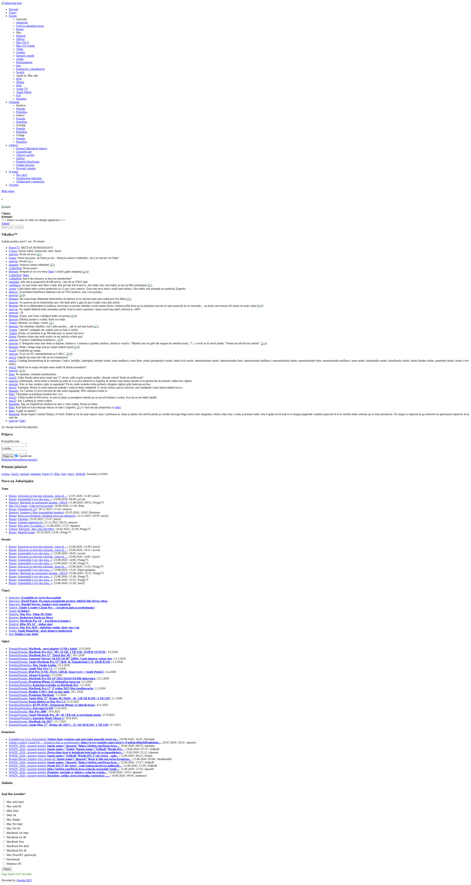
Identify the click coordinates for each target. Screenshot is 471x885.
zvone (12, 288)
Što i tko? (21, 174)
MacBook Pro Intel (17, 846)
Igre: (23, 634)
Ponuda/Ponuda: (43, 648)
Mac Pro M (13, 828)
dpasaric (13, 264)
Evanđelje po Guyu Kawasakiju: (63, 739)
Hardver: (30, 614)
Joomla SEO (24, 880)
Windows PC (14, 863)
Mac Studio (13, 819)
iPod (19, 78)
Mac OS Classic (25, 45)
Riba (11, 374)
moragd (24, 474)
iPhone (20, 82)
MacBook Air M (16, 837)
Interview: (35, 597)
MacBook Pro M (16, 850)
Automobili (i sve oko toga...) (35, 499)
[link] (51, 271)
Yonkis (13, 322)
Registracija (8, 459)
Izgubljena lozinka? (26, 459)
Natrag (5, 223)
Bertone (13, 271)
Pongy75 (14, 247)
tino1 (71, 474)
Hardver (21, 35)
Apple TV (22, 88)
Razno (20, 29)
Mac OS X (22, 42)
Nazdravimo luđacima (29, 178)
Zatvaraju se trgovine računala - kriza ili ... (42, 495)
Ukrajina (23, 519)
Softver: (52, 607)
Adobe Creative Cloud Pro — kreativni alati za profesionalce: (85, 742)
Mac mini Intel (15, 801)
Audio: (19, 610)
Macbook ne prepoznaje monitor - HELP (43, 502)
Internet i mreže (25, 55)
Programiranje (24, 62)
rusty (64, 474)
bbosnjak (14, 404)
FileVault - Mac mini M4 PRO (36, 529)
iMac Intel (12, 810)
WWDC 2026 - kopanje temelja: (64, 745)
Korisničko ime (10, 441)
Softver (20, 39)
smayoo (13, 254)
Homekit (21, 98)
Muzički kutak (26, 532)
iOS (18, 95)
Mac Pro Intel (14, 824)
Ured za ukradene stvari (30, 25)
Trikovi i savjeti (25, 155)
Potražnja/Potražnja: (32, 665)
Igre (18, 65)
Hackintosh (13, 859)
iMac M (11, 815)
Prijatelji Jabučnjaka (27, 161)
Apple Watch (23, 92)
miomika (14, 281)
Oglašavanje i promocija (30, 181)
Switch (20, 72)
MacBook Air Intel (17, 832)
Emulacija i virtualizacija (30, 68)
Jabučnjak (22, 22)
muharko (35, 474)
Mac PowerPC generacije (21, 854)
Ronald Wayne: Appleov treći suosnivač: (70, 759)
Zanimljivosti (23, 151)
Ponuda (20, 108)
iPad (18, 85)
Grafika (20, 52)
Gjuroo (13, 250)
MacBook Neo (15, 841)
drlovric (13, 292)
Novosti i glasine (26, 168)
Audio (20, 59)
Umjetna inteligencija (30, 522)
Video (19, 49)
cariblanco (15, 285)
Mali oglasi (7, 191)
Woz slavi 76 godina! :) (31, 525)
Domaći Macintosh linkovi (31, 148)
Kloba (12, 257)
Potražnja (21, 112)
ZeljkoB (80, 474)
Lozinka (6, 448)
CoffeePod (15, 268)
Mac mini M (13, 806)
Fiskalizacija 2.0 (27, 509)
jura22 (12, 350)
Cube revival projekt (41, 505)
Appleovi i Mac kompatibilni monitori (42, 512)
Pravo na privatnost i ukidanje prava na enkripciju (46, 515)
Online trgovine (25, 165)
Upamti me (25, 455)
